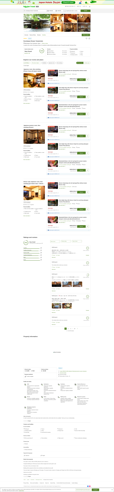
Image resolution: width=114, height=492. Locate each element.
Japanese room (52, 62)
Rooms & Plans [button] (33, 34)
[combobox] (35, 11)
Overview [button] (26, 34)
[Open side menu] (89, 7)
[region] (57, 490)
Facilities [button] (44, 34)
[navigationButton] (63, 329)
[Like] (86, 38)
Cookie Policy (21, 490)
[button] (29, 6)
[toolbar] (55, 11)
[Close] (112, 489)
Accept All (95, 489)
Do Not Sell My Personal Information (83, 489)
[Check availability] (87, 79)
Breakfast (44, 62)
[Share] (89, 38)
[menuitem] (70, 6)
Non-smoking (59, 62)
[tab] (79, 63)
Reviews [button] (39, 34)
